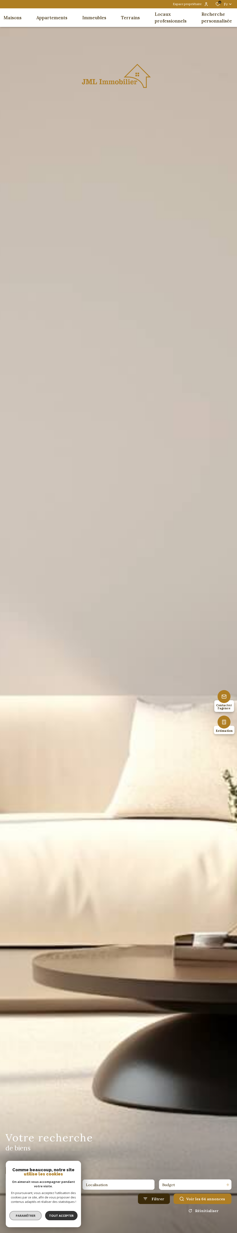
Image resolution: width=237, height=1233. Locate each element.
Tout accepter (61, 1216)
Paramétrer (25, 1216)
